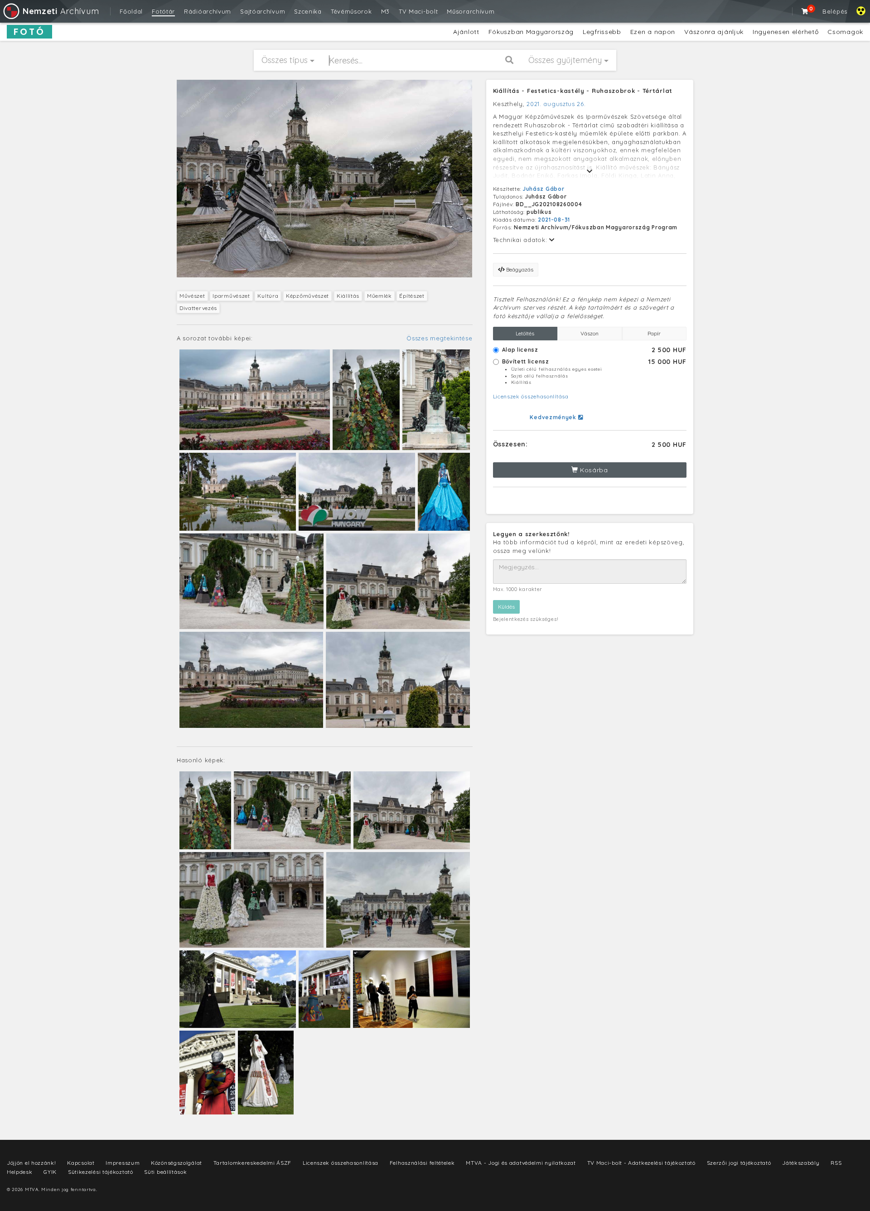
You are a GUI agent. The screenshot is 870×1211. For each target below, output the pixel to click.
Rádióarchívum (207, 11)
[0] (805, 11)
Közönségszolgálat (176, 1162)
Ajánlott (466, 32)
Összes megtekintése (439, 338)
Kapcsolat (80, 1162)
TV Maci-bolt (418, 11)
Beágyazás (519, 269)
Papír (654, 333)
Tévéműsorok (351, 11)
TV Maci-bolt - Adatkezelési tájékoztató (641, 1162)
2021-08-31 (554, 219)
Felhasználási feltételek (422, 1162)
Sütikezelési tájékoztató (100, 1171)
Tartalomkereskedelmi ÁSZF (252, 1162)
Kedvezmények (554, 417)
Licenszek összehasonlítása (531, 396)
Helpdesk (20, 1171)
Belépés (834, 11)
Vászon (589, 333)
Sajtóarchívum (262, 11)
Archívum (61, 11)
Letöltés (525, 333)
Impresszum (123, 1162)
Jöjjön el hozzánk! (31, 1162)
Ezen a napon (652, 32)
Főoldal (131, 11)
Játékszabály (800, 1162)
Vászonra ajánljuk (714, 32)
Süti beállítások (165, 1171)
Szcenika (308, 11)
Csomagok (845, 32)
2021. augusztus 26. (556, 103)
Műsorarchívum (470, 11)
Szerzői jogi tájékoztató (739, 1162)
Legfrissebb (602, 32)
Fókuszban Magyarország (531, 32)
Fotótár (163, 11)
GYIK (50, 1171)
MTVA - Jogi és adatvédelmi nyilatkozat (521, 1162)
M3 (385, 11)
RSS (836, 1162)
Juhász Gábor (543, 188)
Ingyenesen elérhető (785, 32)
